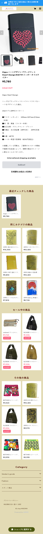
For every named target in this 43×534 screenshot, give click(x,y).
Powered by (19, 512)
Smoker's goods (8, 474)
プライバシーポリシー (11, 500)
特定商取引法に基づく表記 (12, 504)
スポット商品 (7, 488)
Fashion (5, 481)
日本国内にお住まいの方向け (21, 172)
